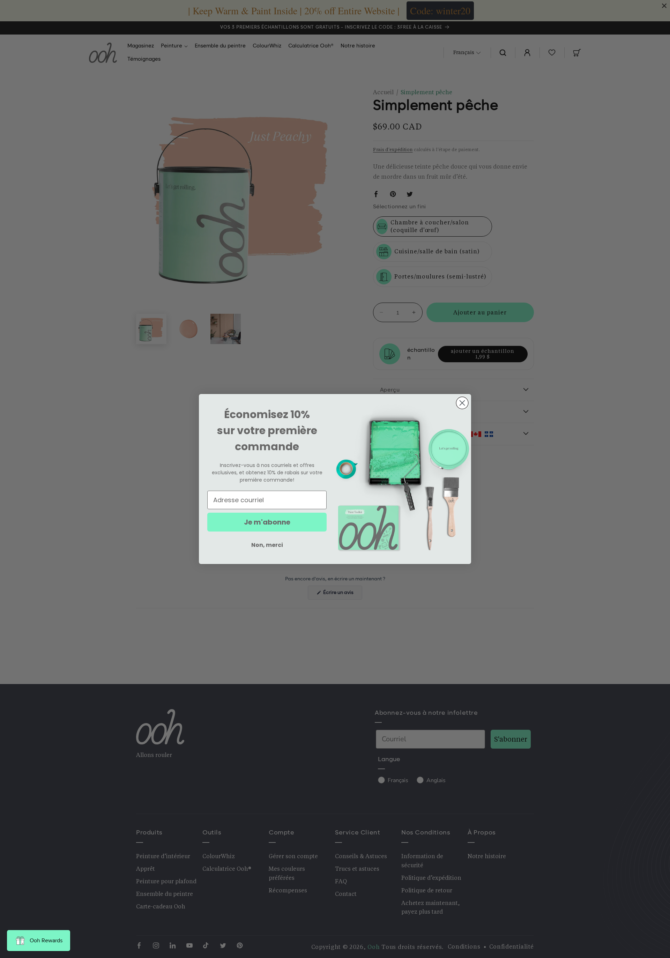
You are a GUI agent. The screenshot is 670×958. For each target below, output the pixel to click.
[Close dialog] (462, 403)
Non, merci (267, 545)
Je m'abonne (267, 522)
